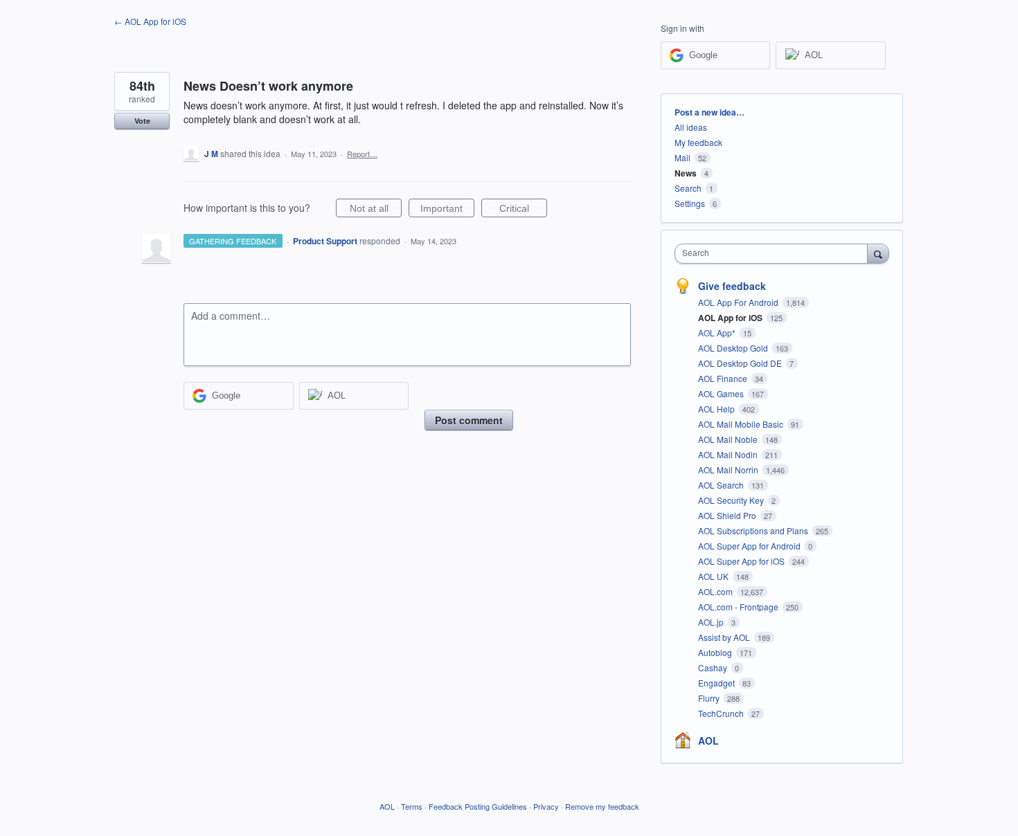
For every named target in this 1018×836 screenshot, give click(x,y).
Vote (142, 121)
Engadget (717, 683)
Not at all (376, 210)
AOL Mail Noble (729, 439)
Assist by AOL (725, 637)
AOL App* (718, 332)
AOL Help (717, 409)
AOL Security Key (732, 500)
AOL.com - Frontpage (739, 606)
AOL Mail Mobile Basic (741, 424)
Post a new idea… (709, 112)
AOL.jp (712, 622)
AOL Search (722, 485)
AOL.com (716, 591)
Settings (690, 203)
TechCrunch (722, 713)
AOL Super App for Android (750, 546)
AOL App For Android (739, 302)
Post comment (469, 420)
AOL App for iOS (731, 317)
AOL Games (722, 393)
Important (447, 210)
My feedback (698, 142)
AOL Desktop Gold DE (741, 363)
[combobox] (774, 254)
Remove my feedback (602, 806)
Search (688, 188)
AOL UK (714, 576)
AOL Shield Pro (728, 515)
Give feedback (732, 286)
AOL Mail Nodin (729, 454)
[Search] (878, 253)
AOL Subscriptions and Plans (754, 530)
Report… (362, 153)
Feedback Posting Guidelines (478, 806)
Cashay (713, 667)
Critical (523, 210)
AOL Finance (723, 378)
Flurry (710, 698)
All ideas (691, 127)
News (686, 173)
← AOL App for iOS (150, 21)
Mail (682, 157)
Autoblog (716, 652)
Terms (411, 806)
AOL (708, 740)
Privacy (546, 806)
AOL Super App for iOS (742, 561)
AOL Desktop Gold (734, 348)
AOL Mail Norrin (729, 469)
